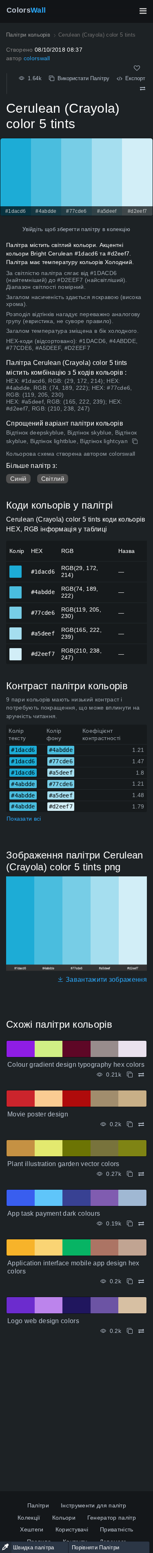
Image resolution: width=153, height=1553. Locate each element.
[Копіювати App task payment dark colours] (130, 1223)
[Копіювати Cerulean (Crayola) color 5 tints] (135, 441)
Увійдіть (32, 229)
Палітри (38, 1505)
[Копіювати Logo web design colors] (130, 1331)
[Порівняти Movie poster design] (141, 1124)
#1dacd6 (16, 568)
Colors (26, 10)
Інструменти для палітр (93, 1505)
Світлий (52, 478)
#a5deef (16, 630)
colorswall (37, 58)
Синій (18, 478)
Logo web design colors (43, 1320)
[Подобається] (137, 68)
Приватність (116, 1529)
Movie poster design (37, 1114)
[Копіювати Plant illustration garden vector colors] (130, 1174)
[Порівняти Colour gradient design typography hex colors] (141, 1074)
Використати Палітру (81, 78)
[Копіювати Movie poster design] (130, 1124)
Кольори (63, 1517)
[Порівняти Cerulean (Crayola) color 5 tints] (142, 88)
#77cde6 (16, 609)
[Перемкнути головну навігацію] (142, 11)
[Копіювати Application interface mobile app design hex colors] (130, 1281)
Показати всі (24, 818)
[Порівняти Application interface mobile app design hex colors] (141, 1281)
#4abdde (16, 589)
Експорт (133, 78)
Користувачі (72, 1529)
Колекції (29, 1517)
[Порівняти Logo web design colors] (141, 1331)
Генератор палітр (111, 1517)
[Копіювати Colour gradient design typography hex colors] (130, 1074)
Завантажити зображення (105, 979)
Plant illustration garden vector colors (63, 1163)
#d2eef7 (16, 651)
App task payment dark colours (53, 1213)
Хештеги (31, 1529)
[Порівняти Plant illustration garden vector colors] (141, 1174)
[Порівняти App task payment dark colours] (141, 1223)
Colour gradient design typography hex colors (75, 1064)
